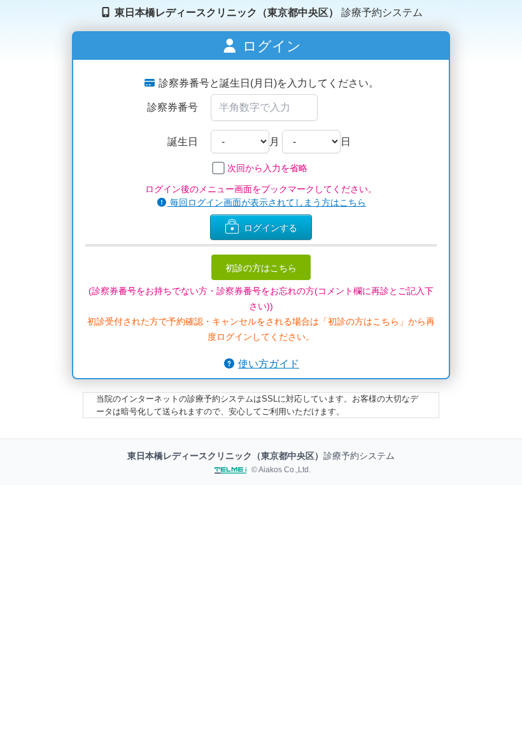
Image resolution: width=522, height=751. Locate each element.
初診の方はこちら (261, 267)
